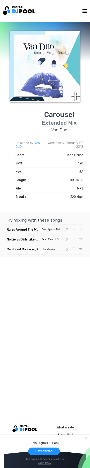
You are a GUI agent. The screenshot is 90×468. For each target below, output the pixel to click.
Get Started (44, 451)
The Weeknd (49, 249)
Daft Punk (62, 229)
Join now (44, 463)
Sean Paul (48, 239)
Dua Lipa (47, 229)
